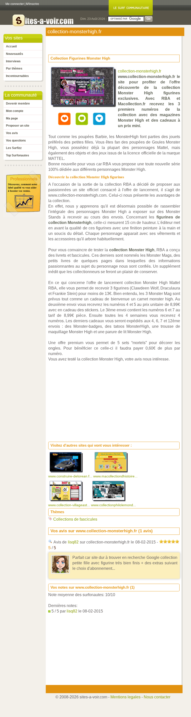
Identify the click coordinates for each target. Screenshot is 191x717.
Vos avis (12, 133)
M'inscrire (32, 4)
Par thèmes (14, 68)
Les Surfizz (14, 148)
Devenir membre (18, 103)
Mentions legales (125, 697)
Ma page (12, 118)
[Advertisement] (88, 43)
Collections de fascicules (75, 519)
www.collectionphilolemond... (114, 505)
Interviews (13, 61)
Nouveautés (14, 54)
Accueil (11, 46)
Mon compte (14, 111)
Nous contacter (157, 697)
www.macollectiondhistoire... (116, 476)
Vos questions (16, 140)
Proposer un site (17, 125)
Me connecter (14, 4)
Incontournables (17, 76)
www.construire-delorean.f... (70, 476)
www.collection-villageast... (69, 505)
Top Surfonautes (17, 155)
